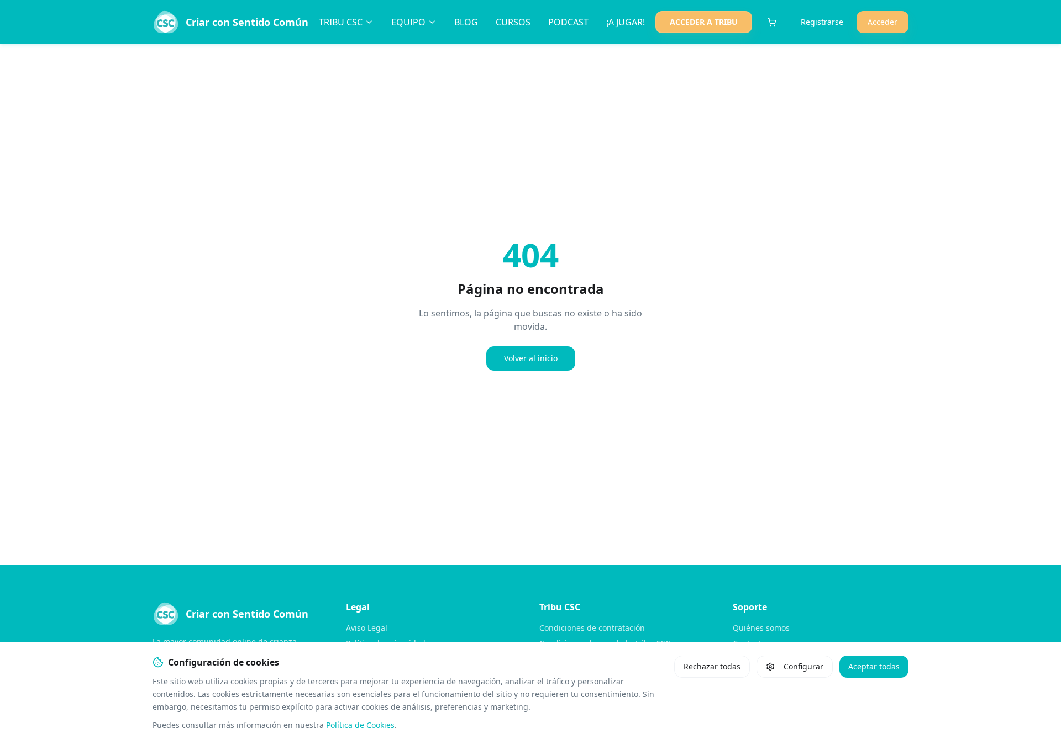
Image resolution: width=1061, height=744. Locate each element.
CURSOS (513, 22)
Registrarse (822, 22)
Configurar (803, 666)
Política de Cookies (360, 725)
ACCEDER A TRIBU (704, 22)
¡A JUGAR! (625, 22)
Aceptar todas (874, 666)
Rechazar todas (712, 666)
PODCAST (568, 22)
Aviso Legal (366, 627)
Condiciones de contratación (592, 627)
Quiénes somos (761, 627)
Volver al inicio (531, 358)
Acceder (882, 22)
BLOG (466, 22)
